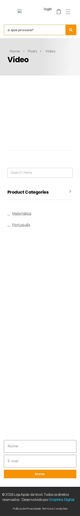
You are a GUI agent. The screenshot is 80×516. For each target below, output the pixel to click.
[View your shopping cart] (59, 11)
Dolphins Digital (61, 500)
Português (21, 225)
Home (15, 51)
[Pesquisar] (70, 30)
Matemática (21, 214)
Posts (32, 51)
